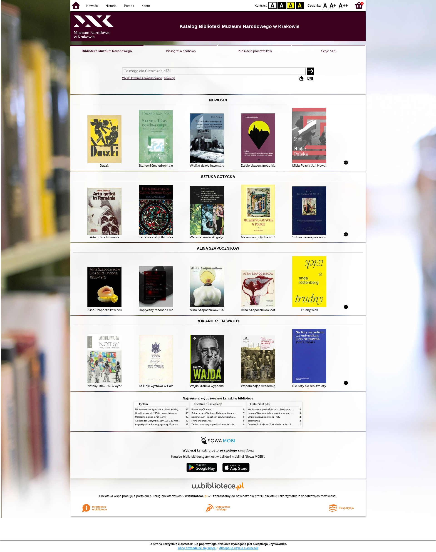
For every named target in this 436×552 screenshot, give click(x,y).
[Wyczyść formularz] (301, 78)
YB (290, 5)
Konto (145, 6)
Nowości (92, 6)
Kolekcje (169, 78)
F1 (333, 5)
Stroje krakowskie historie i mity (264, 417)
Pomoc (129, 6)
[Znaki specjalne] (310, 78)
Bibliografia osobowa (181, 51)
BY (299, 5)
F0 (325, 5)
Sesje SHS (328, 51)
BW (282, 5)
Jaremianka (254, 420)
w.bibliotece (196, 496)
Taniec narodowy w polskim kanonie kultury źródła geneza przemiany (227, 424)
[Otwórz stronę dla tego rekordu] (105, 139)
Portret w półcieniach (202, 409)
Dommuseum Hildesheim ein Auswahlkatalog (214, 417)
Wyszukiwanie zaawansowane (142, 78)
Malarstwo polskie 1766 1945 (150, 417)
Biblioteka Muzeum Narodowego (107, 51)
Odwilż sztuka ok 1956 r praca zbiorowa (156, 413)
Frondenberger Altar (201, 420)
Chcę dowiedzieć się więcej (197, 548)
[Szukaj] (310, 71)
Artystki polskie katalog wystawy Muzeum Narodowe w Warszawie (169, 424)
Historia (111, 6)
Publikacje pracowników (255, 51)
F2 (343, 5)
